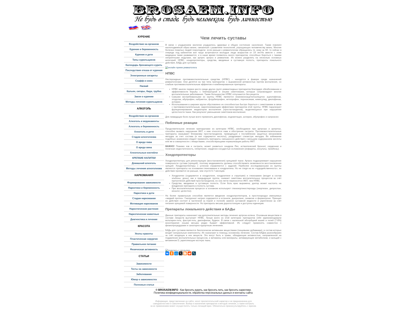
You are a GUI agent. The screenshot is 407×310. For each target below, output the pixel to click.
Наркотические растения (143, 208)
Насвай (144, 86)
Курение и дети (144, 54)
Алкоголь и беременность (144, 126)
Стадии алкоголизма (144, 137)
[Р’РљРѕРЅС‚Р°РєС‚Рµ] (167, 253)
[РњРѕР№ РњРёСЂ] (176, 253)
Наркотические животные (144, 214)
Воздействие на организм (144, 44)
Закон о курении (143, 96)
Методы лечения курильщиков (144, 101)
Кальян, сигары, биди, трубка (144, 91)
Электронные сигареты (144, 75)
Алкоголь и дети (144, 131)
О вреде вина (144, 147)
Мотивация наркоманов (144, 203)
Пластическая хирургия (144, 238)
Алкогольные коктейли (144, 152)
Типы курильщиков (143, 59)
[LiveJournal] (194, 253)
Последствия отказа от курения (143, 70)
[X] (181, 253)
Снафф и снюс (144, 80)
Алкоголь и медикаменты (144, 121)
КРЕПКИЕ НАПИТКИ (144, 158)
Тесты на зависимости (144, 269)
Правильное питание (144, 244)
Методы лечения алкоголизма (144, 168)
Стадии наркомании (144, 198)
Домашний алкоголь (144, 163)
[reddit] (189, 253)
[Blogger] (185, 253)
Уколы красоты (144, 233)
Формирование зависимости (144, 182)
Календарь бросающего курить (144, 65)
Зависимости (144, 263)
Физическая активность (144, 249)
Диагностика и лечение (143, 219)
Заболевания (144, 274)
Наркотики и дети (144, 193)
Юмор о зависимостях (144, 279)
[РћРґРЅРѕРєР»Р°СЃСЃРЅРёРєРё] (172, 253)
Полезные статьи (144, 284)
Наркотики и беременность (144, 187)
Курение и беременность (144, 49)
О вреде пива (144, 142)
